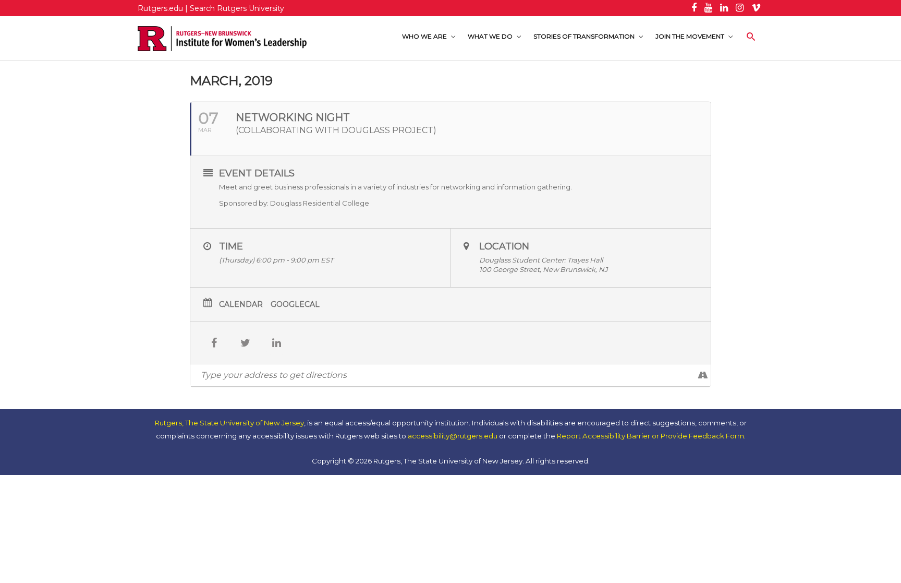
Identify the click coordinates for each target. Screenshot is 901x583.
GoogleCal (295, 304)
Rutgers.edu (160, 8)
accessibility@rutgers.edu (452, 436)
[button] (751, 37)
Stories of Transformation (584, 36)
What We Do (490, 36)
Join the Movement (689, 36)
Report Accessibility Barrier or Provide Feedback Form (650, 436)
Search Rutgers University (237, 8)
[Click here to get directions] (703, 375)
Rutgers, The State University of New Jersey (229, 423)
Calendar (241, 304)
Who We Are (424, 36)
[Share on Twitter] (245, 343)
